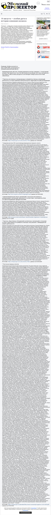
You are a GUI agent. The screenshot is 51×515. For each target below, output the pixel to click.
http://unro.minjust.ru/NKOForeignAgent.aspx (19, 194)
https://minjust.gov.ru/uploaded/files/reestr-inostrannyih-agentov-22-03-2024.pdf (28, 504)
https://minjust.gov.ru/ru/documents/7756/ (19, 140)
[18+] (19, 6)
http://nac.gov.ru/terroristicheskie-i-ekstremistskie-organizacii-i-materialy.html (27, 217)
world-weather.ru (47, 9)
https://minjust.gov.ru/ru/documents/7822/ (19, 261)
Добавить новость (43, 38)
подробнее (33, 508)
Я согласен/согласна (25, 512)
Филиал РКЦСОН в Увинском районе (9, 47)
